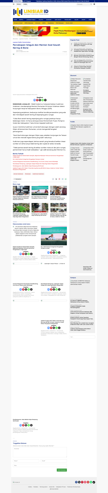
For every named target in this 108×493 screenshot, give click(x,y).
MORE (90, 19)
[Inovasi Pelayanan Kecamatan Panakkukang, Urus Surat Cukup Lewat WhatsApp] (58, 190)
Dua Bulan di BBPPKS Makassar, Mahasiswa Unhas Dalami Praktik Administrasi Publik (79, 301)
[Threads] (45, 100)
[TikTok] (94, 482)
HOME (15, 19)
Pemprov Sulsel (18, 23)
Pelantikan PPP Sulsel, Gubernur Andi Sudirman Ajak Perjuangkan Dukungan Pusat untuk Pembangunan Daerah (88, 268)
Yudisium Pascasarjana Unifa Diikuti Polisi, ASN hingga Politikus (80, 329)
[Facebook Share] (53, 179)
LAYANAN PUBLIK (30, 19)
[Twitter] (79, 482)
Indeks (25, 4)
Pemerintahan (26, 42)
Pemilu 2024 (69, 23)
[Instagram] (85, 482)
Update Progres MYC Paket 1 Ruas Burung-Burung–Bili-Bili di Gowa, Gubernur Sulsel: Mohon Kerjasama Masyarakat (38, 168)
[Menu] (14, 4)
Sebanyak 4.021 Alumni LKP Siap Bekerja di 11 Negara (83, 45)
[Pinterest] (37, 100)
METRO (21, 19)
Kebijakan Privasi (61, 487)
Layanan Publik (17, 42)
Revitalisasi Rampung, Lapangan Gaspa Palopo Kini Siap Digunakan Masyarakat (35, 163)
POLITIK (41, 19)
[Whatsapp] (42, 100)
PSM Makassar (60, 23)
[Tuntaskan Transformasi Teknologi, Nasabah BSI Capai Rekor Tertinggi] (88, 83)
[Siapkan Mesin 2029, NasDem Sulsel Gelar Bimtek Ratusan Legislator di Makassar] (82, 133)
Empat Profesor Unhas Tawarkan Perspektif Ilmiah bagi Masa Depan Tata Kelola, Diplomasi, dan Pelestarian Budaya (81, 318)
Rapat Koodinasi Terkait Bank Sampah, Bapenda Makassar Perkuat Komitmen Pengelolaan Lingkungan (38, 156)
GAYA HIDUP (58, 19)
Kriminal (37, 23)
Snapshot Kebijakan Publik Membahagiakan (77, 307)
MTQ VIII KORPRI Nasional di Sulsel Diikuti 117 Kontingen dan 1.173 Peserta (83, 61)
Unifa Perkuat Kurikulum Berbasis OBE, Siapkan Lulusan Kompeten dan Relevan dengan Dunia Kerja (81, 312)
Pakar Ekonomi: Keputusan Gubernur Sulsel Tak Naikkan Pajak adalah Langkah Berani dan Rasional (75, 93)
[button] (91, 4)
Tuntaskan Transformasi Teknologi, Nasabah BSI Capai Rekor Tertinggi (83, 50)
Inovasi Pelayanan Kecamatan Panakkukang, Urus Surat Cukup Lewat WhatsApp (35, 161)
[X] (40, 100)
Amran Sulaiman (18, 174)
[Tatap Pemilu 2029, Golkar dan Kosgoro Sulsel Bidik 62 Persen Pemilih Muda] (75, 151)
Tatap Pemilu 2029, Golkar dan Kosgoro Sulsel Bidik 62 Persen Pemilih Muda (75, 159)
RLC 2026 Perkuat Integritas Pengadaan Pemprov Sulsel (28, 159)
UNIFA (44, 23)
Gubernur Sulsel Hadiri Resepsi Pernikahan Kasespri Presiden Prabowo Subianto (82, 67)
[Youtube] (88, 482)
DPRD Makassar (29, 23)
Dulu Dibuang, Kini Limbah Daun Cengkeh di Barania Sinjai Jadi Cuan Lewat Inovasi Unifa (82, 323)
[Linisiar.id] (31, 12)
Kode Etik (51, 487)
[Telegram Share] (62, 179)
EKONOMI (48, 19)
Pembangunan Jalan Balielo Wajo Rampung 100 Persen (28, 166)
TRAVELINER (67, 19)
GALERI (76, 19)
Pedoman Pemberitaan (73, 487)
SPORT (83, 19)
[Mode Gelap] (94, 4)
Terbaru (19, 4)
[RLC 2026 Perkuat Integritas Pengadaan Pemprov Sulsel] (40, 190)
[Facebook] (34, 100)
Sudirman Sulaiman (38, 174)
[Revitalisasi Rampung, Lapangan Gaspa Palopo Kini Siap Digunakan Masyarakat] (21, 207)
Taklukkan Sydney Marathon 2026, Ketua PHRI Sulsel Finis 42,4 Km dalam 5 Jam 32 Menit (48, 1)
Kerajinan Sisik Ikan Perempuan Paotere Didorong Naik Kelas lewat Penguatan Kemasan (88, 111)
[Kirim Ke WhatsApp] (66, 179)
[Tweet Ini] (56, 179)
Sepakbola (51, 23)
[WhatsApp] (91, 482)
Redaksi (36, 487)
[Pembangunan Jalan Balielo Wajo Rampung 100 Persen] (40, 207)
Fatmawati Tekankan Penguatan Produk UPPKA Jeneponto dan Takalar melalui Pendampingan (75, 112)
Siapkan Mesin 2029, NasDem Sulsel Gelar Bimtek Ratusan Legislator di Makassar (82, 144)
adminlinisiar (19, 50)
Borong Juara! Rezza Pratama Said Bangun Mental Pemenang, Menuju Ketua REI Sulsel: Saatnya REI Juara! (84, 56)
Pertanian (28, 174)
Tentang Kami (43, 487)
